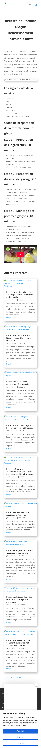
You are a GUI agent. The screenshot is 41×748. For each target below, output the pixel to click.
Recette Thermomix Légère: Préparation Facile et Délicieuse (20, 426)
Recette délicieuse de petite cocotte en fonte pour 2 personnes (19, 599)
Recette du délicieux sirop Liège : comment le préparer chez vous (18, 338)
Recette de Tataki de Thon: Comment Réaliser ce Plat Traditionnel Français (18, 643)
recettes (21, 300)
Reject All (20, 743)
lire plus (9, 318)
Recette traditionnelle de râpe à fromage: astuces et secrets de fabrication (20, 294)
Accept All (20, 731)
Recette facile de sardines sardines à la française (18, 513)
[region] (20, 729)
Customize (20, 737)
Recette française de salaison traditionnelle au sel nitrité (19, 551)
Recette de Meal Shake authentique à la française (18, 382)
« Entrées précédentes (13, 677)
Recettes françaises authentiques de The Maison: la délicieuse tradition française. (20, 471)
